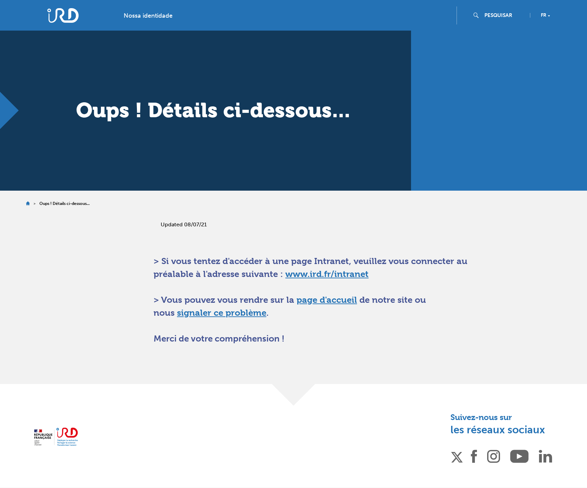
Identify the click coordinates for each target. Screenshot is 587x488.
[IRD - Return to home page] (63, 15)
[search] (504, 15)
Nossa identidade (148, 16)
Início (27, 203)
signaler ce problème (221, 313)
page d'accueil (327, 300)
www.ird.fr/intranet (327, 274)
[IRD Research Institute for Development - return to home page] (56, 437)
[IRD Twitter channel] (456, 456)
